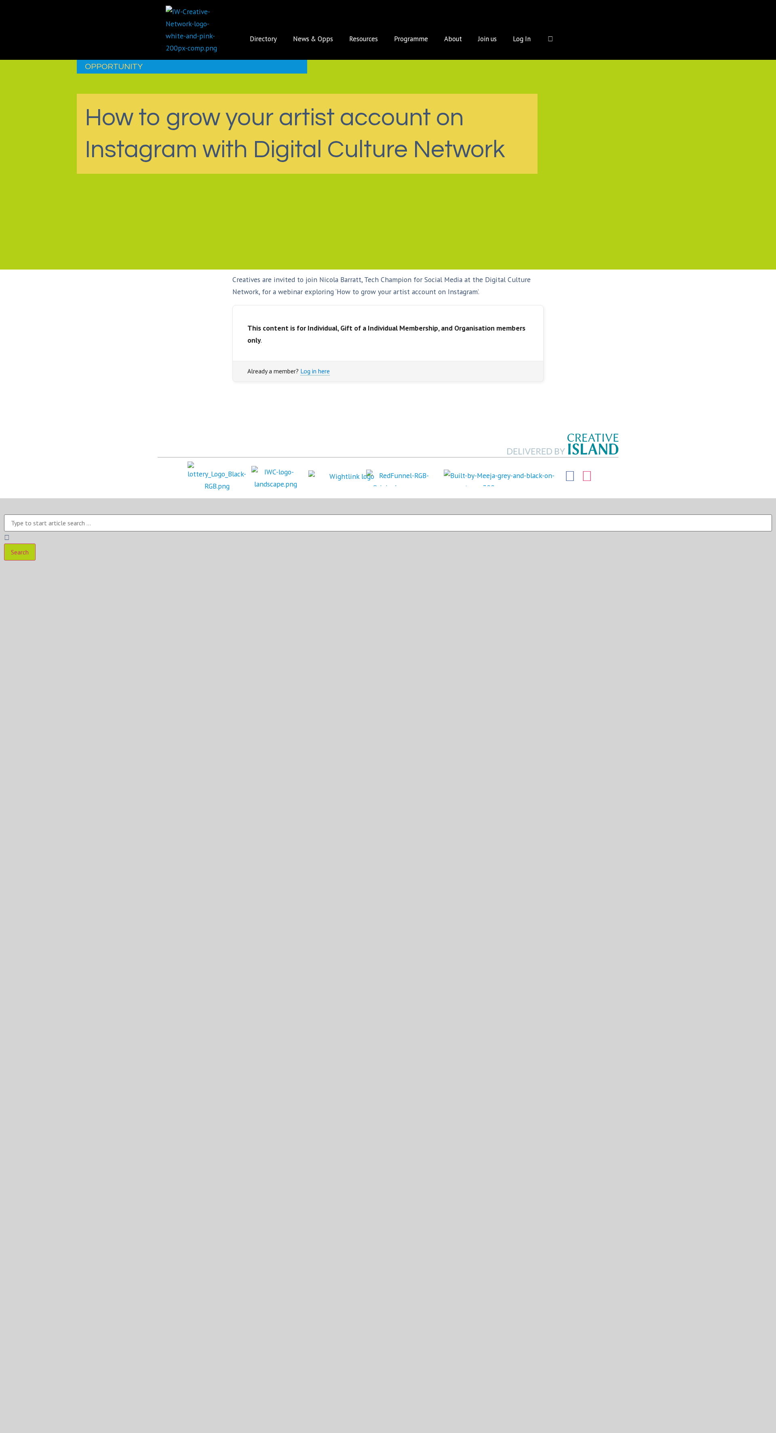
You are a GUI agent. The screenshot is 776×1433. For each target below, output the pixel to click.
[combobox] (388, 522)
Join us (487, 38)
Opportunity (114, 67)
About (453, 38)
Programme (411, 38)
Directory (263, 38)
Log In (522, 38)
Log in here (315, 371)
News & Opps (313, 38)
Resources (363, 38)
